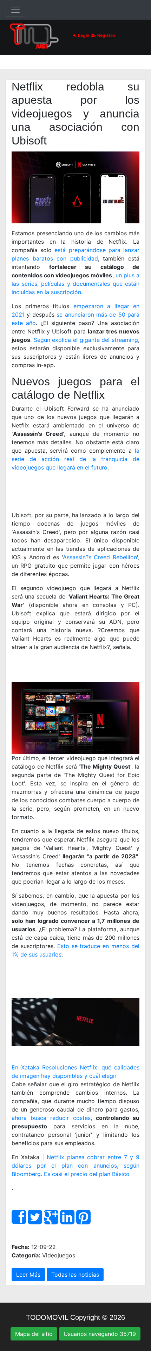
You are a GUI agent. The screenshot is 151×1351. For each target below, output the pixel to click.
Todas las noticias (75, 1274)
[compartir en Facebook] (19, 1220)
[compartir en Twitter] (35, 1220)
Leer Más (28, 1274)
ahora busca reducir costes (51, 1117)
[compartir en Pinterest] (83, 1220)
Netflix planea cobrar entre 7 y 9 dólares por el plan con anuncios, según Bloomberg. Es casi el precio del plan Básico (75, 1165)
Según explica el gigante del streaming (86, 339)
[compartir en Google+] (51, 1220)
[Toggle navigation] (15, 10)
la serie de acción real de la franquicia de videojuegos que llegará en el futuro (75, 459)
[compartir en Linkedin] (67, 1220)
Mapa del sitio (34, 1333)
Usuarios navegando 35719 (100, 1333)
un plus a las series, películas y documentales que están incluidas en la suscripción (75, 284)
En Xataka (25, 1067)
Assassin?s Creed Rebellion (100, 557)
